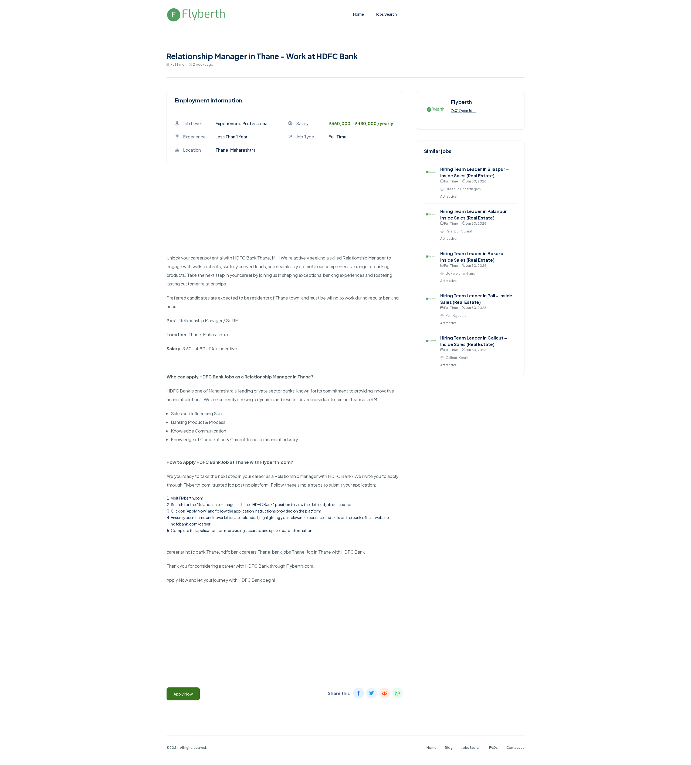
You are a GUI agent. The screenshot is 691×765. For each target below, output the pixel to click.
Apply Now (183, 693)
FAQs (493, 748)
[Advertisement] (285, 216)
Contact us (515, 748)
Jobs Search (386, 14)
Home (358, 14)
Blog (449, 748)
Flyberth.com (191, 497)
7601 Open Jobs (463, 111)
